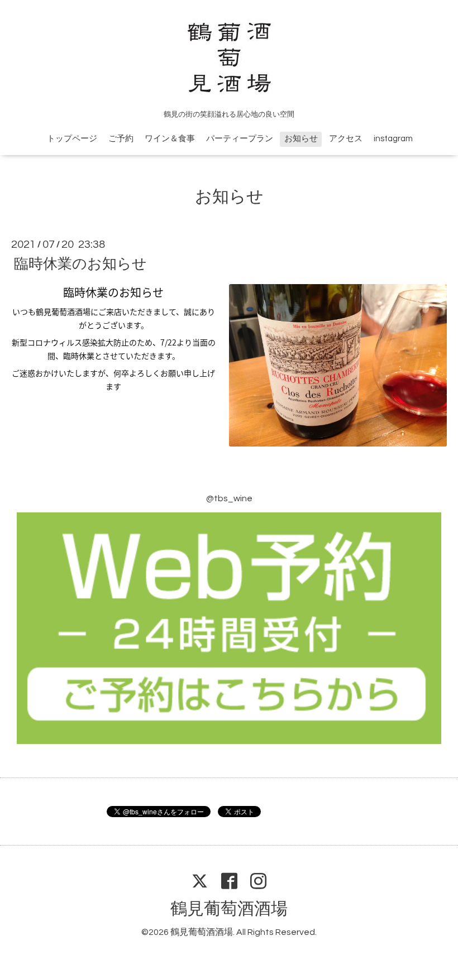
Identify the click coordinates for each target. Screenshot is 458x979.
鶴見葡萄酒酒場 (229, 909)
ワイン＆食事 (170, 139)
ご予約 (120, 139)
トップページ (72, 139)
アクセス (345, 139)
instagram (393, 139)
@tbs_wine (229, 498)
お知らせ (301, 139)
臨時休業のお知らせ (80, 264)
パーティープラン (239, 139)
